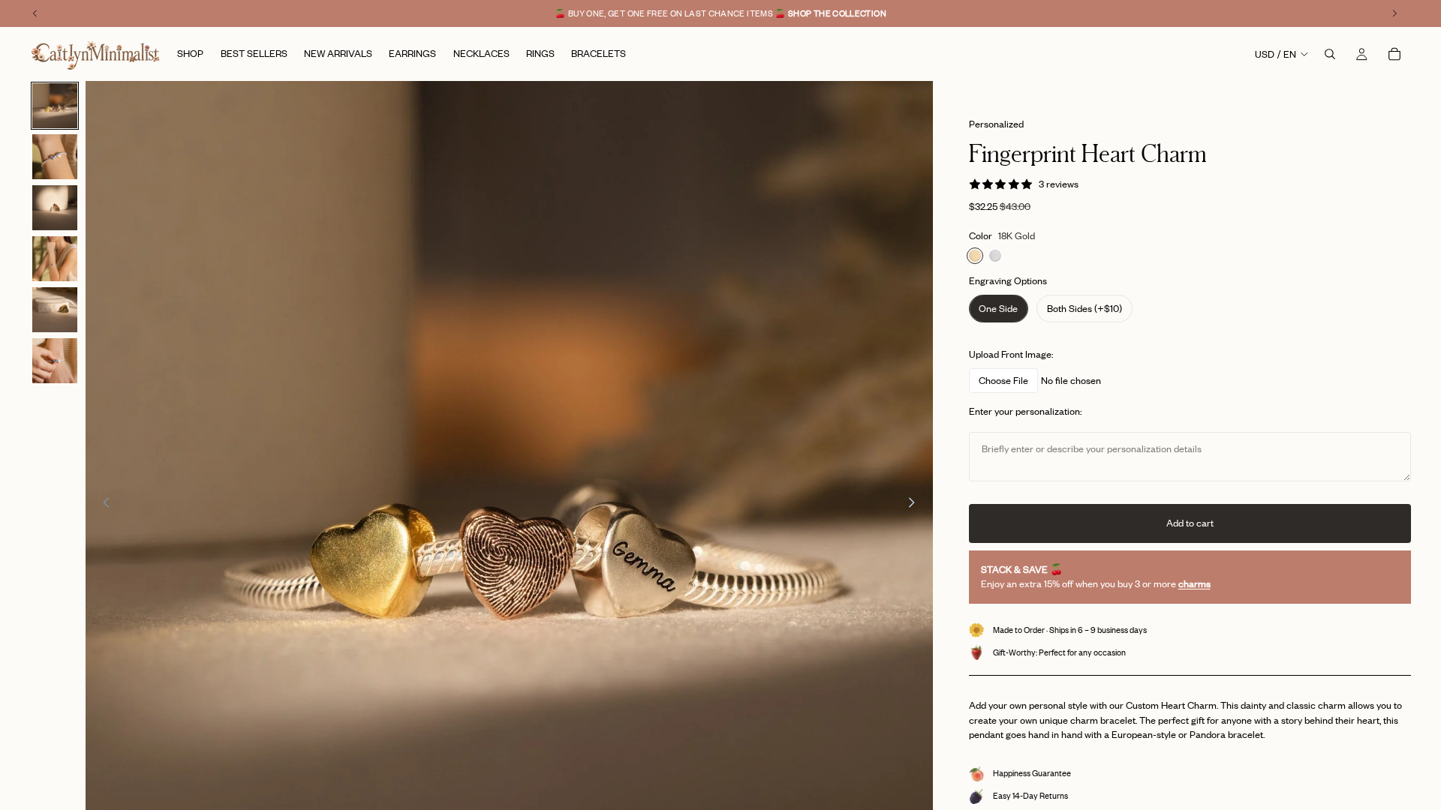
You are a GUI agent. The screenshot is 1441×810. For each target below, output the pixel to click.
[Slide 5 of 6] (54, 309)
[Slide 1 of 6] (54, 105)
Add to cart (1190, 523)
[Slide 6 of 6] (54, 360)
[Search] (1329, 54)
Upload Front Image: (1011, 354)
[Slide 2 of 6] (54, 156)
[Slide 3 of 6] (54, 207)
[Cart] (1394, 54)
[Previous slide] (102, 504)
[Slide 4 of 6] (54, 258)
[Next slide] (916, 504)
